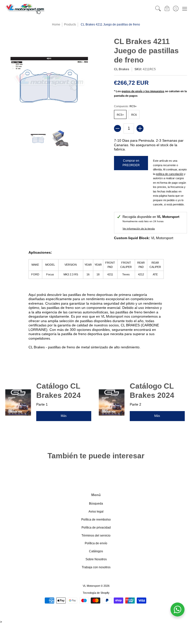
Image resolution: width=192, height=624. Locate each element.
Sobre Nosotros (96, 559)
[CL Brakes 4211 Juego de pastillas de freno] (38, 138)
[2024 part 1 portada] (18, 402)
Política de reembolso (96, 519)
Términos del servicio (96, 535)
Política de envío (96, 543)
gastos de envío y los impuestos (143, 91)
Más (63, 416)
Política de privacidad (96, 527)
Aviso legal (96, 511)
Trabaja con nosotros (96, 567)
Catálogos (96, 551)
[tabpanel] (96, 301)
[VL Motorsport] (25, 8)
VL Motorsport (91, 585)
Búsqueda (96, 503)
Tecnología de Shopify (96, 592)
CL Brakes (121, 69)
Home (56, 24)
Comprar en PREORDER (131, 163)
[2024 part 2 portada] (111, 402)
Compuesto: (125, 106)
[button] (166, 8)
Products (70, 24)
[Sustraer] (117, 128)
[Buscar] (158, 8)
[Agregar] (140, 128)
